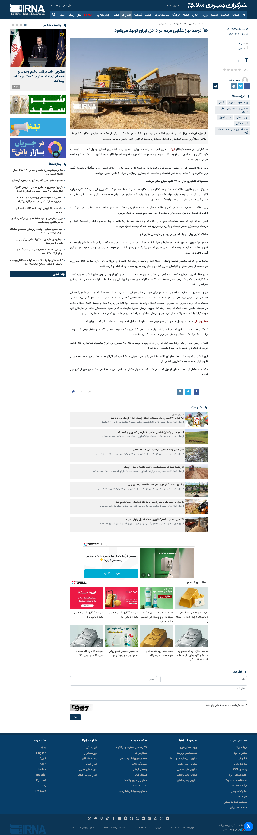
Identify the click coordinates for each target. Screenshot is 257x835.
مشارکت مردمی (239, 791)
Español (40, 775)
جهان (195, 15)
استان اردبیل (225, 118)
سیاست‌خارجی (161, 15)
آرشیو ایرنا (242, 758)
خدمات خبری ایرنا (238, 807)
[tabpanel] (38, 60)
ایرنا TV (88, 15)
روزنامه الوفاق (89, 758)
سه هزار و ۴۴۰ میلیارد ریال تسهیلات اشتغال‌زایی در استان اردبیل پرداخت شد (147, 418)
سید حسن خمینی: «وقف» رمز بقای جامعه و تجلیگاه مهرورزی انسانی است (36, 231)
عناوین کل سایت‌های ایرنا (183, 758)
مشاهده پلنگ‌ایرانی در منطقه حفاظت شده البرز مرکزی (39, 210)
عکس (116, 15)
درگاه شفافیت (239, 786)
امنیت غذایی (242, 124)
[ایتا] (131, 819)
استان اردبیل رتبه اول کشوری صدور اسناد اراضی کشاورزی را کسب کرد (150, 432)
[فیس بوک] (113, 819)
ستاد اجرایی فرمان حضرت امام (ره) (233, 131)
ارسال (75, 717)
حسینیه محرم (140, 786)
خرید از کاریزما (111, 573)
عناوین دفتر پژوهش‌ (186, 775)
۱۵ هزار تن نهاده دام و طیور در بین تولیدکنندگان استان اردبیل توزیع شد (150, 502)
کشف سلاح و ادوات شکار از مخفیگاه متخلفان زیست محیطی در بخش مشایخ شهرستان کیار (36, 262)
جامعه (186, 15)
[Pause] (143, 575)
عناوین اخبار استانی (187, 764)
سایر (62, 15)
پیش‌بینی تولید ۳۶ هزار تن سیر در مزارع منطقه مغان (158, 450)
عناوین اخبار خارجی (187, 769)
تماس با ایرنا (240, 753)
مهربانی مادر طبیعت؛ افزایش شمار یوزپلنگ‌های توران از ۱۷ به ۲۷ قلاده (39, 252)
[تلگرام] (167, 819)
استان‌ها (126, 15)
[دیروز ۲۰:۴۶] (38, 48)
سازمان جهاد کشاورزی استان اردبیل (234, 110)
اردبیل (240, 49)
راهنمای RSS (239, 769)
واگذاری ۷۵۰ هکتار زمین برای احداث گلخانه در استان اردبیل (155, 485)
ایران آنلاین (91, 764)
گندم (221, 103)
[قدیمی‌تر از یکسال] (196, 419)
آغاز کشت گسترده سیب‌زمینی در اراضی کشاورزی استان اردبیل (154, 467)
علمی (148, 15)
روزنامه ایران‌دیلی (87, 769)
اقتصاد (214, 15)
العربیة (43, 758)
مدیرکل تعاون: (177, 414)
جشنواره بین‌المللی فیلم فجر (133, 758)
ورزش (204, 15)
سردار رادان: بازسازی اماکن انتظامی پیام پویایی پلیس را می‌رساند (39, 241)
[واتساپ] (89, 819)
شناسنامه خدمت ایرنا (236, 780)
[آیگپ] (137, 819)
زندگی (71, 15)
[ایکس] (161, 819)
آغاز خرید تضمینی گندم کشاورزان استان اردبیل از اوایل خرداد (155, 520)
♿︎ (248, 826)
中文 (43, 747)
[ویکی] (95, 819)
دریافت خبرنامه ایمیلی (235, 802)
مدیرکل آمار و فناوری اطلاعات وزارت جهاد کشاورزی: (183, 24)
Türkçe (41, 769)
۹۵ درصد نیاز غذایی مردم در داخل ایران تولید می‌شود (161, 30)
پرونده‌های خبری (188, 747)
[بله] (143, 819)
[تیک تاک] (107, 819)
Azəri (43, 764)
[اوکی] (101, 819)
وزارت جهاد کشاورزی (238, 103)
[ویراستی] (119, 819)
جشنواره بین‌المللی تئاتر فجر (133, 791)
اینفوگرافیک (140, 775)
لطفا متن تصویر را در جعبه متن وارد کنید (226, 705)
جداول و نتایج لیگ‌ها (135, 780)
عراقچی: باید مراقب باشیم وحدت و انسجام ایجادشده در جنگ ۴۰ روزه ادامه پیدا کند (39, 76)
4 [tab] (13, 25)
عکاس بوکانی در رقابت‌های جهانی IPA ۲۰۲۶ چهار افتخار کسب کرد (38, 172)
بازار (79, 15)
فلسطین (138, 15)
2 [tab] (21, 25)
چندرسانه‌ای (103, 15)
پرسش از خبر (140, 769)
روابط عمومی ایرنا (238, 775)
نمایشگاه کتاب (139, 764)
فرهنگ (176, 15)
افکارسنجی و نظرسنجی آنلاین (131, 747)
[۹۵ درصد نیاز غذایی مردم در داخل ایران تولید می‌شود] (139, 83)
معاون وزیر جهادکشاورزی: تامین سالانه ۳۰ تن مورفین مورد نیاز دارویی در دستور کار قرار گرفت (40, 199)
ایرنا (217, 5)
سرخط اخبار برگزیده (187, 753)
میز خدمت (241, 797)
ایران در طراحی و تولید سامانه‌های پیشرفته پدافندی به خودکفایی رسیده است (37, 220)
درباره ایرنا (241, 747)
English (41, 753)
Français (40, 791)
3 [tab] (17, 25)
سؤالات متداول (239, 764)
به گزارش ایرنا (200, 321)
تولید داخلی (242, 118)
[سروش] (125, 819)
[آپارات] (149, 819)
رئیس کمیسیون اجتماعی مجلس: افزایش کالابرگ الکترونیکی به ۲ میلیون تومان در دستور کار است (38, 189)
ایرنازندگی (91, 747)
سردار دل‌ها (141, 753)
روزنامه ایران (90, 753)
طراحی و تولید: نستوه (231, 829)
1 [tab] (25, 25)
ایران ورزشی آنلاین (87, 775)
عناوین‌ (235, 15)
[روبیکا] (155, 819)
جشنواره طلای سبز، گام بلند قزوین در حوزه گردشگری (37, 181)
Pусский (41, 780)
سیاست (225, 15)
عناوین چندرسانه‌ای (187, 780)
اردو (44, 786)
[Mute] (149, 575)
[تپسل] (86, 544)
